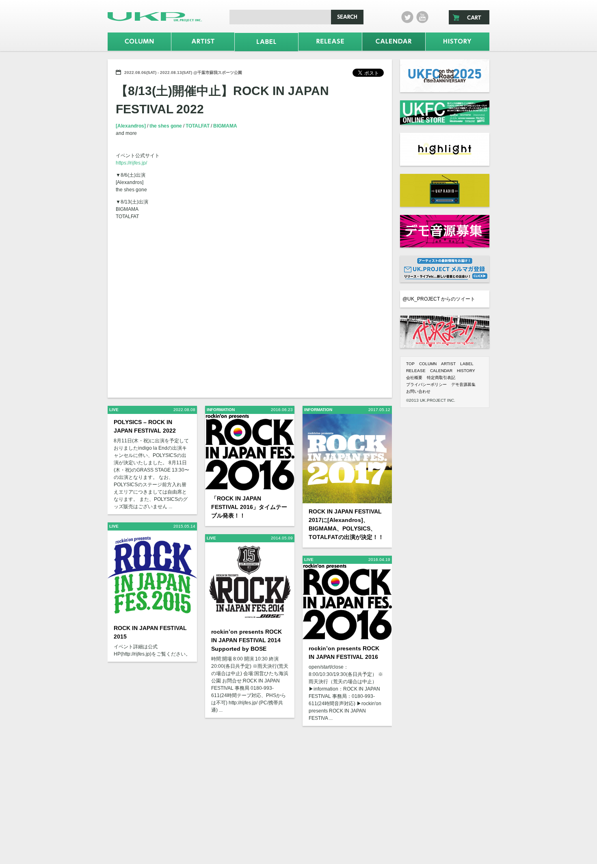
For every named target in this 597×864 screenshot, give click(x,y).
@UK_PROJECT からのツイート (438, 299)
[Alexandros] (131, 126)
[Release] (330, 41)
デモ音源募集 (463, 384)
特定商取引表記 (441, 377)
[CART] (469, 17)
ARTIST (448, 364)
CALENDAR (441, 370)
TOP (410, 364)
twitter (407, 17)
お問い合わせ (418, 391)
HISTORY (466, 370)
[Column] (139, 41)
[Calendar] (394, 41)
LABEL (467, 364)
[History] (457, 41)
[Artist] (203, 41)
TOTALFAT (198, 126)
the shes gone (166, 126)
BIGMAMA (225, 126)
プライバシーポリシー (426, 384)
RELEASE (416, 370)
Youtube (422, 17)
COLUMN (428, 364)
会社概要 (414, 377)
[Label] (266, 42)
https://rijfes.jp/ (131, 163)
